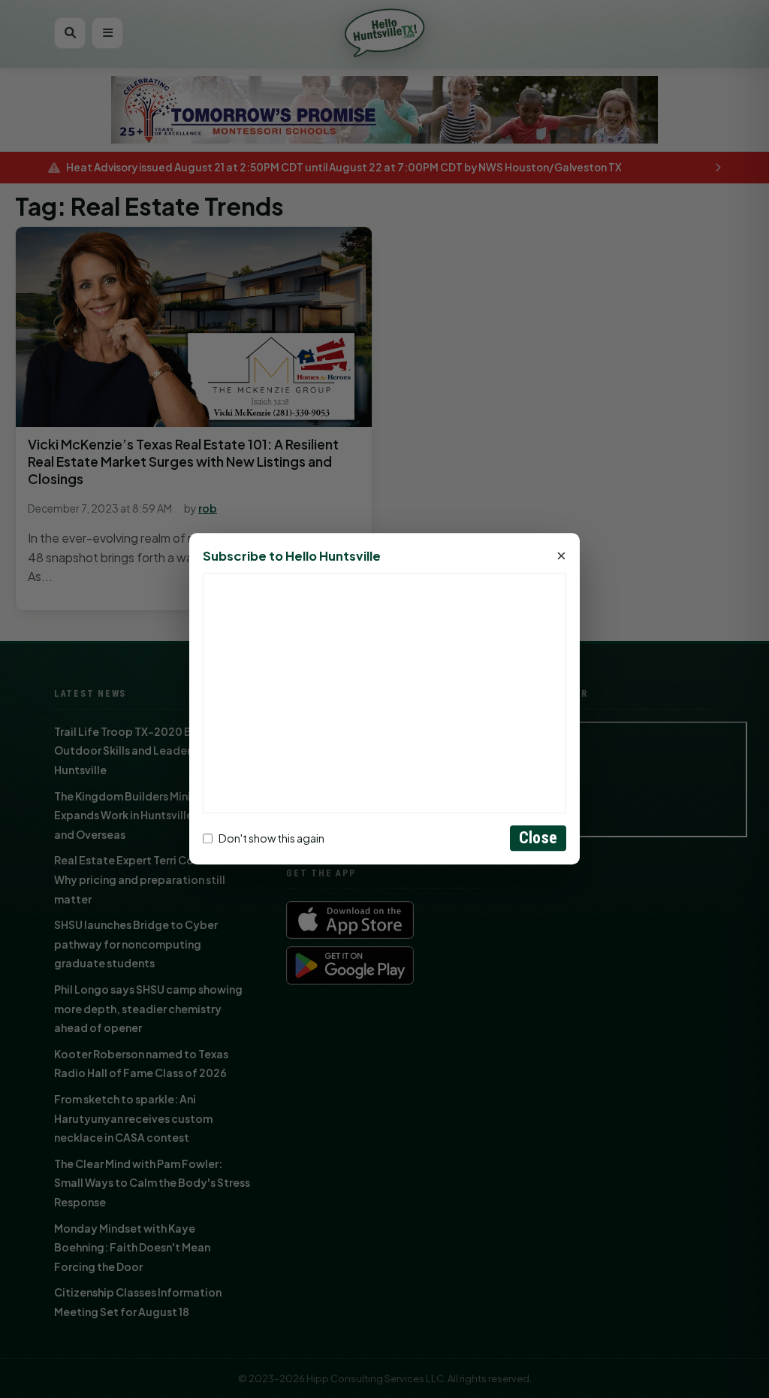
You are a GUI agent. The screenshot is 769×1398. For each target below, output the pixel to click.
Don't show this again (271, 838)
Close (538, 838)
